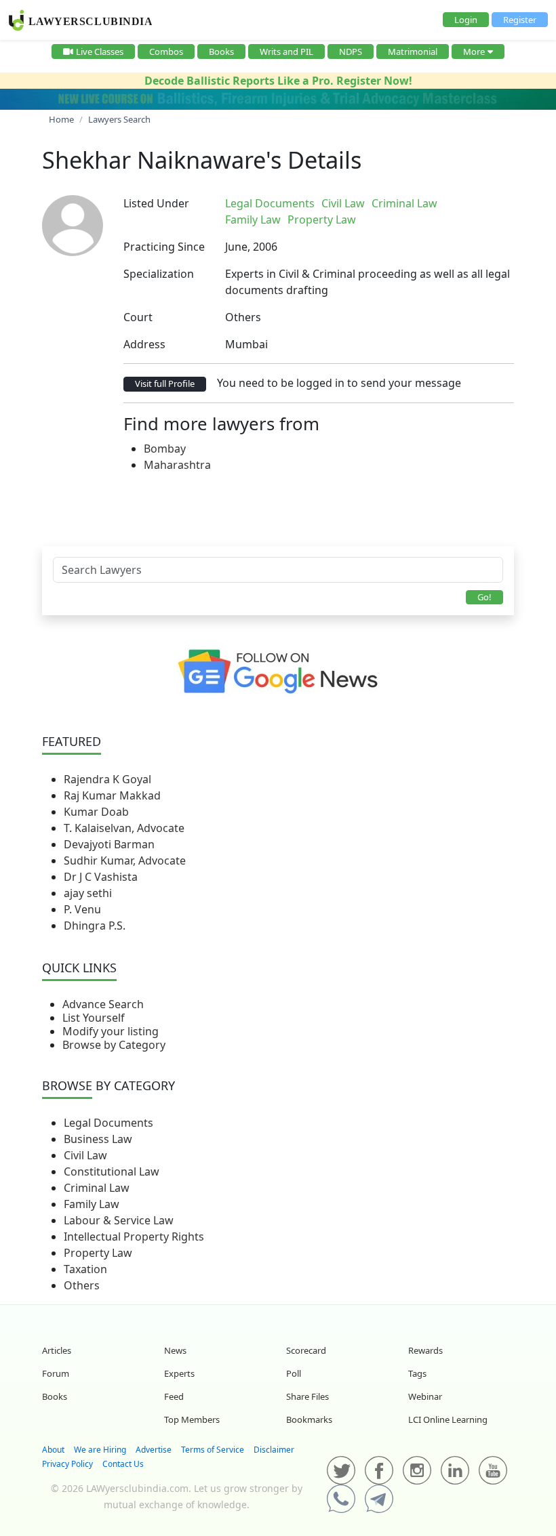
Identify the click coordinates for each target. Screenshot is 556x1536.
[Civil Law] (448, 203)
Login (465, 20)
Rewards (425, 1350)
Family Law (91, 1204)
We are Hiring (100, 1449)
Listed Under (156, 203)
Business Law (98, 1139)
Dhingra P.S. (94, 925)
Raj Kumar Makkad (112, 795)
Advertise (154, 1449)
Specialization (158, 273)
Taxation (85, 1269)
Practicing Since (164, 246)
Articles (56, 1350)
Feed (174, 1396)
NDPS (350, 51)
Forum (55, 1373)
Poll (293, 1373)
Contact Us (123, 1464)
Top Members (192, 1419)
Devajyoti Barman (109, 844)
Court (138, 317)
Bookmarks (309, 1419)
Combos (166, 51)
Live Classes (99, 51)
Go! (484, 597)
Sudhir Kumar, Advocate (125, 860)
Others (82, 1285)
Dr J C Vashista (101, 876)
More (474, 51)
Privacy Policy (67, 1464)
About (53, 1449)
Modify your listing (110, 1031)
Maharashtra (177, 464)
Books (221, 51)
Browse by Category (113, 1044)
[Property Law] (456, 203)
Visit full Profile (165, 383)
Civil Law (85, 1155)
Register (519, 20)
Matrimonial (412, 51)
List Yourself (93, 1017)
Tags (417, 1373)
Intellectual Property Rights (134, 1236)
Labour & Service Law (119, 1220)
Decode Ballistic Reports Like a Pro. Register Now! (278, 80)
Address (144, 344)
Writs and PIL (286, 51)
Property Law (98, 1252)
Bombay (165, 448)
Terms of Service (212, 1449)
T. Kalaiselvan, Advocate (124, 828)
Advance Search (103, 1004)
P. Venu (82, 909)
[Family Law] (453, 203)
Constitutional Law (111, 1171)
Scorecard (306, 1350)
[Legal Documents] (445, 203)
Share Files (307, 1396)
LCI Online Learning (448, 1419)
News (175, 1350)
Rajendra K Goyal (107, 779)
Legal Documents (108, 1122)
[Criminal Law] (451, 203)
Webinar (425, 1396)
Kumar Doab (96, 811)
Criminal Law (97, 1187)
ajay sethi (88, 893)
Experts (179, 1373)
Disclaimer (274, 1449)
